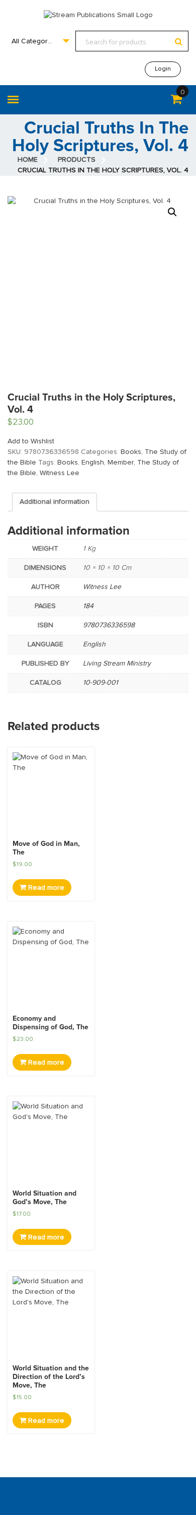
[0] (176, 101)
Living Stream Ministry (117, 663)
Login (163, 69)
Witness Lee (59, 473)
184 (88, 606)
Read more (45, 887)
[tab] (54, 502)
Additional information (54, 501)
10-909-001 (100, 682)
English (92, 462)
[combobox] (40, 41)
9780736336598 (109, 625)
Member (121, 462)
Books (131, 451)
